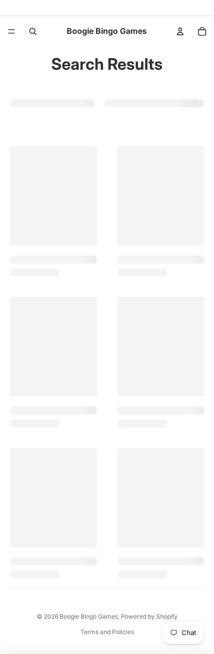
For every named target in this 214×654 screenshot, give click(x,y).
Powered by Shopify (149, 616)
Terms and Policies (107, 632)
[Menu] (11, 31)
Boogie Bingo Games (89, 616)
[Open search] (33, 31)
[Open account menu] (180, 31)
